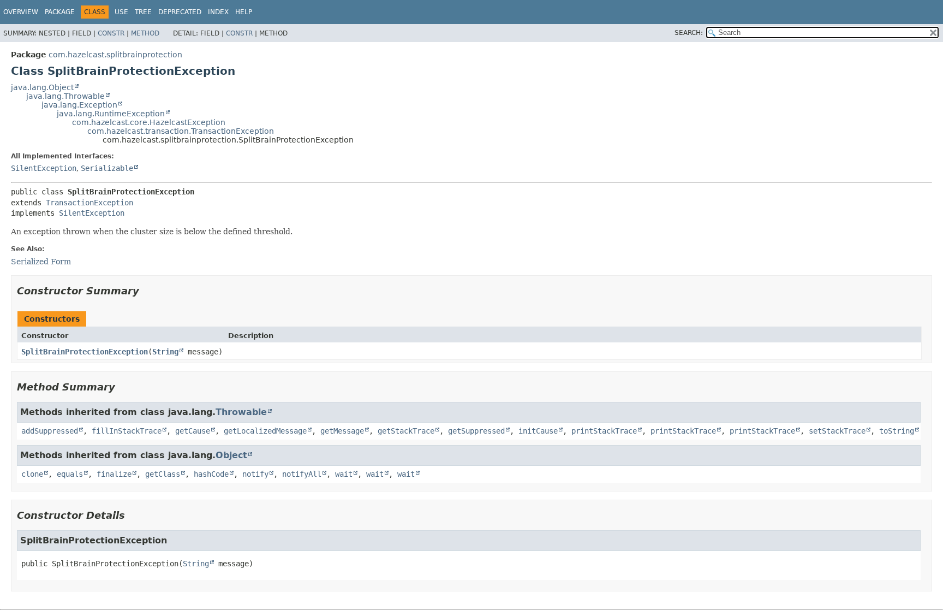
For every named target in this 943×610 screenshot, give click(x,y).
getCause (192, 431)
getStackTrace (406, 431)
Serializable (107, 168)
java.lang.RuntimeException (111, 113)
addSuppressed (49, 431)
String (165, 351)
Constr (111, 33)
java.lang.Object (42, 87)
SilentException (43, 168)
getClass (162, 474)
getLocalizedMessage (265, 431)
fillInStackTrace (127, 431)
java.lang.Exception (79, 104)
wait (344, 474)
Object (231, 455)
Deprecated (179, 12)
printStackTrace (604, 431)
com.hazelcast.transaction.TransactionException (180, 131)
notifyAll (301, 474)
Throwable (241, 412)
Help (243, 12)
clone (32, 474)
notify (255, 474)
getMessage (342, 431)
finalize (114, 474)
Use (121, 12)
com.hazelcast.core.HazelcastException (148, 122)
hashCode (211, 474)
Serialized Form (41, 261)
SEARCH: (689, 33)
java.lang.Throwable (65, 96)
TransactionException (89, 202)
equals (70, 474)
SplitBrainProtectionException (84, 351)
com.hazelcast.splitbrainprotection (115, 54)
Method (145, 33)
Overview (20, 12)
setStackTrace (837, 431)
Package (60, 12)
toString (896, 431)
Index (218, 12)
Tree (143, 12)
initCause (538, 431)
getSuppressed (476, 431)
